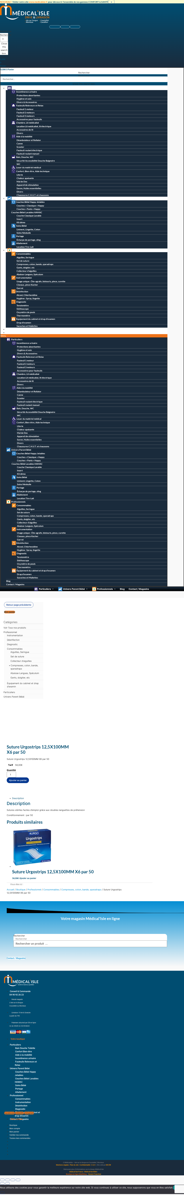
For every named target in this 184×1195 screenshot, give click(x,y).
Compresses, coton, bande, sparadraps (35, 264)
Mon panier (14, 1132)
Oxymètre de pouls (26, 312)
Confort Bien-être (23, 1051)
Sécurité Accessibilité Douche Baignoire (36, 160)
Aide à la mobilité (24, 136)
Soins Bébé (21, 225)
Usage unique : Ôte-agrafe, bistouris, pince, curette (41, 281)
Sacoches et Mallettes (27, 326)
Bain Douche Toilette (25, 1048)
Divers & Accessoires (27, 102)
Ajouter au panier (18, 780)
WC (18, 164)
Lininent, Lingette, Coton (28, 229)
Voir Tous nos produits (15, 627)
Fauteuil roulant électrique (29, 150)
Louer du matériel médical (28, 167)
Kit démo (21, 222)
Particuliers (17, 88)
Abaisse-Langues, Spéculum (30, 274)
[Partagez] (13, 1180)
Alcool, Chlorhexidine (27, 295)
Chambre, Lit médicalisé (27, 122)
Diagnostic (21, 301)
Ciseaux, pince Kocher (27, 284)
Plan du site (74, 1165)
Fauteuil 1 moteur (25, 109)
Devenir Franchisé (94, 1174)
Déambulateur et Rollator (29, 140)
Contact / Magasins (16, 332)
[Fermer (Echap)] (18, 1180)
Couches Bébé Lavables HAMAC (26, 212)
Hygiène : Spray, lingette (28, 298)
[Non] (2, 1193)
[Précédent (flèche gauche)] (2, 1183)
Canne (20, 143)
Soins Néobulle (24, 232)
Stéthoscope (23, 308)
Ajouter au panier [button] (27, 878)
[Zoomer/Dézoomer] (2, 1180)
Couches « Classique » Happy (30, 205)
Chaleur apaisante (25, 178)
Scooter (20, 147)
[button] (4, 31)
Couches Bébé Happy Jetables (30, 202)
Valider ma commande (19, 1135)
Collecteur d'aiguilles (21, 661)
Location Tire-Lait (25, 247)
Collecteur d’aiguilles (27, 271)
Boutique (20, 889)
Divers (20, 133)
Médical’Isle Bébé (90, 1172)
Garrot (20, 288)
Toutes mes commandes (19, 1138)
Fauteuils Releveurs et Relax (29, 105)
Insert (19, 219)
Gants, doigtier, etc (26, 267)
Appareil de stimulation (28, 185)
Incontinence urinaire (26, 91)
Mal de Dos (22, 181)
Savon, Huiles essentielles (29, 188)
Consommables (23, 253)
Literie (20, 174)
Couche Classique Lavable (29, 215)
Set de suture (23, 260)
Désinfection (22, 291)
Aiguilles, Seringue (25, 257)
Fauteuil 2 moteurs (25, 112)
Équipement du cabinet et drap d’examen (35, 319)
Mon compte (14, 1128)
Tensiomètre (23, 305)
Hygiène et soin (24, 98)
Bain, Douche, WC (25, 157)
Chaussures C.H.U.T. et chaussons (33, 195)
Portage (20, 236)
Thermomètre (23, 315)
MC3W (108, 1165)
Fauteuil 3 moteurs (25, 116)
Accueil (10, 889)
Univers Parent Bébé (22, 198)
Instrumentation (24, 277)
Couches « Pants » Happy (28, 209)
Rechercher (5, 35)
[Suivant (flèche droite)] (7, 1183)
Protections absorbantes (28, 95)
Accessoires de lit (25, 129)
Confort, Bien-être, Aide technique (33, 171)
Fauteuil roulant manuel (28, 153)
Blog (9, 329)
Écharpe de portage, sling (29, 239)
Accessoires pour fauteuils (29, 119)
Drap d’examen (24, 322)
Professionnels (19, 250)
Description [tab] (18, 798)
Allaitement (21, 243)
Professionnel (10, 632)
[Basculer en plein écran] (7, 1180)
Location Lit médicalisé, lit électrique (34, 126)
